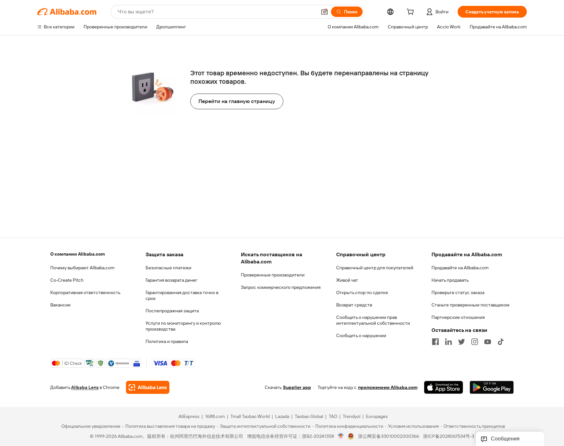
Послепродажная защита (172, 310)
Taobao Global (309, 416)
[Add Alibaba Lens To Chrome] (147, 387)
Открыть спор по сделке (362, 292)
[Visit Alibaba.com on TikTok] (501, 342)
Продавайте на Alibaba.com (460, 267)
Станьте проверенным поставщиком (470, 304)
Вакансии (60, 304)
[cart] (411, 12)
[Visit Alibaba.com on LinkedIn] (448, 342)
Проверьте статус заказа (457, 292)
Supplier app (297, 387)
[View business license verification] (341, 436)
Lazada (282, 416)
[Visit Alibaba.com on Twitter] (461, 342)
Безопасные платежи (168, 267)
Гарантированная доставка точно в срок (182, 295)
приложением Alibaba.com (387, 387)
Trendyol (351, 416)
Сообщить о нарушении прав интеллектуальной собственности (373, 320)
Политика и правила (167, 341)
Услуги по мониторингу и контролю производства (183, 326)
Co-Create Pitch (67, 280)
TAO (333, 416)
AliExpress (189, 416)
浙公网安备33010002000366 (388, 436)
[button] (324, 12)
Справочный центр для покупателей (374, 267)
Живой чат (347, 280)
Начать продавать (450, 280)
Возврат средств (354, 304)
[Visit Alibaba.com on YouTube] (488, 342)
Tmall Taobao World (250, 416)
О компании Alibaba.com (77, 254)
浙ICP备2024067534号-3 (448, 436)
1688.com (215, 416)
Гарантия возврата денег (171, 280)
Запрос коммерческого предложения (281, 287)
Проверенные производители (273, 274)
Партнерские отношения (458, 317)
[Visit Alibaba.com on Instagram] (474, 342)
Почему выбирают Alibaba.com (82, 267)
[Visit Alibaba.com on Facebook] (435, 342)
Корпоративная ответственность (85, 292)
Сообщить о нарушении (361, 335)
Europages (377, 416)
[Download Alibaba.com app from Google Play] (492, 387)
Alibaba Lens (85, 387)
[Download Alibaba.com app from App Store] (443, 387)
